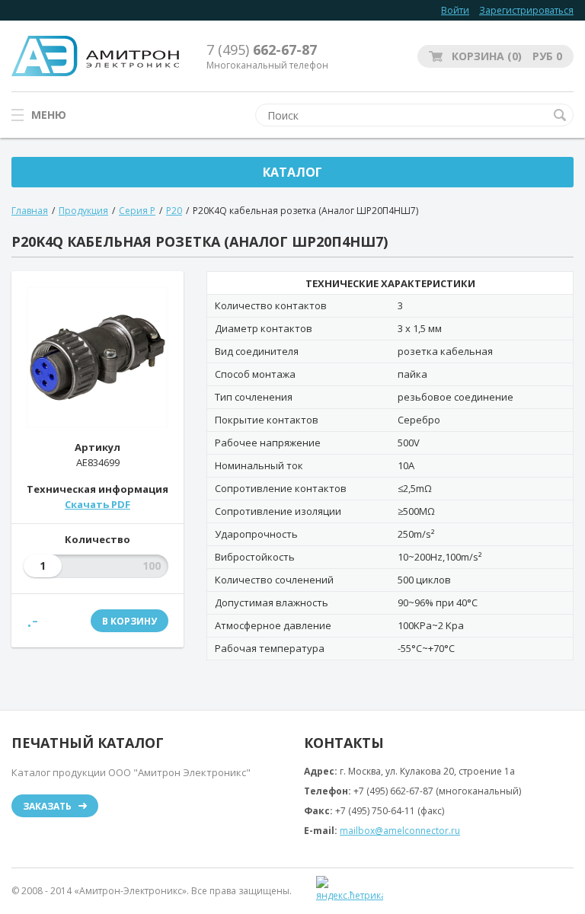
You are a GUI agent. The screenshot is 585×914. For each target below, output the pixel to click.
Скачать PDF (97, 504)
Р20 (174, 210)
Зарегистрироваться (526, 10)
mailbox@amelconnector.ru (400, 830)
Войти (455, 10)
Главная (29, 210)
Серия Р (137, 210)
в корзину (129, 621)
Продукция (83, 210)
